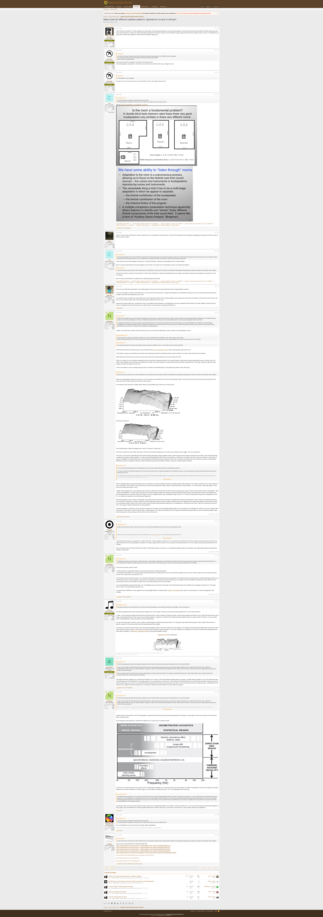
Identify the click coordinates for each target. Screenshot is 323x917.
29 (147, 877)
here (180, 13)
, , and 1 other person (130, 863)
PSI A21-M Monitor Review (117, 892)
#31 (218, 601)
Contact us (193, 911)
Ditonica (110, 883)
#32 (218, 658)
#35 (218, 835)
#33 (218, 692)
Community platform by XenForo (152, 914)
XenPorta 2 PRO (154, 915)
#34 (218, 815)
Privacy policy (209, 911)
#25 (218, 232)
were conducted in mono (160, 350)
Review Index (128, 6)
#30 (218, 555)
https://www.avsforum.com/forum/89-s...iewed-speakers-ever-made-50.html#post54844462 (143, 851)
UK (113, 68)
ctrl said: (119, 53)
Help (215, 911)
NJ (113, 539)
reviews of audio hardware (133, 13)
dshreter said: (120, 465)
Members (163, 6)
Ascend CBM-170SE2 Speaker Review (121, 886)
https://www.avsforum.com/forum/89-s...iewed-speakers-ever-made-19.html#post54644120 (143, 845)
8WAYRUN (169, 915)
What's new (144, 6)
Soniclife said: (120, 97)
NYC (113, 328)
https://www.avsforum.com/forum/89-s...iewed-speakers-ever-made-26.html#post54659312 (143, 847)
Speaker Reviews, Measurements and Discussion (130, 878)
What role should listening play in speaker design (125, 876)
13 (147, 888)
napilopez (107, 22)
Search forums (113, 9)
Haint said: (120, 268)
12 (145, 888)
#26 (218, 251)
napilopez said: (121, 524)
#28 (218, 312)
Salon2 (170, 590)
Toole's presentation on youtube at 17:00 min (134, 104)
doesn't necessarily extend (140, 631)
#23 (218, 72)
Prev (106, 25)
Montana (112, 46)
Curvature (213, 882)
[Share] (215, 28)
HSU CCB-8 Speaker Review (118, 897)
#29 (218, 521)
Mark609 (213, 888)
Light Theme (108, 911)
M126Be (176, 590)
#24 (218, 94)
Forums (136, 6)
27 (144, 877)
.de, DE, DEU (111, 112)
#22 (218, 50)
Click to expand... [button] (167, 479)
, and (124, 228)
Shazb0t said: (120, 558)
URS (214, 893)
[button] (149, 6)
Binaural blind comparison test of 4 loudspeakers (127, 858)
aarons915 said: (121, 794)
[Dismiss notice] (218, 13)
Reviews (119, 6)
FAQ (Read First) (109, 6)
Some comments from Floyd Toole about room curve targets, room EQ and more (135, 855)
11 (143, 888)
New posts (106, 9)
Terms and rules (201, 911)
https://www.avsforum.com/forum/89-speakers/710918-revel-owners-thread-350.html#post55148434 (146, 852)
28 (146, 877)
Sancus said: (120, 661)
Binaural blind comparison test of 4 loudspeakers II (128, 861)
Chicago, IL (111, 678)
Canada (112, 619)
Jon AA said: (120, 254)
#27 (218, 286)
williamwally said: (121, 335)
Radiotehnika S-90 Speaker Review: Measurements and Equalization (131, 881)
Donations (155, 6)
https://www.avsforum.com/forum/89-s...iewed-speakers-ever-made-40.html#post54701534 (143, 849)
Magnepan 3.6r (162, 635)
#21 (218, 28)
